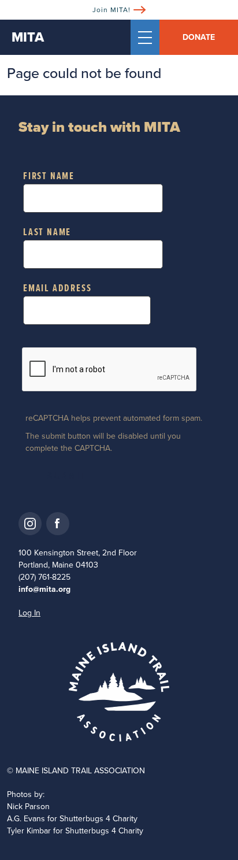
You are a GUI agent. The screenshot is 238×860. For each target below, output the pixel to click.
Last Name (47, 232)
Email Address (57, 288)
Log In (29, 612)
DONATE (199, 37)
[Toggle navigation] (145, 37)
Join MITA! (111, 9)
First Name (49, 176)
